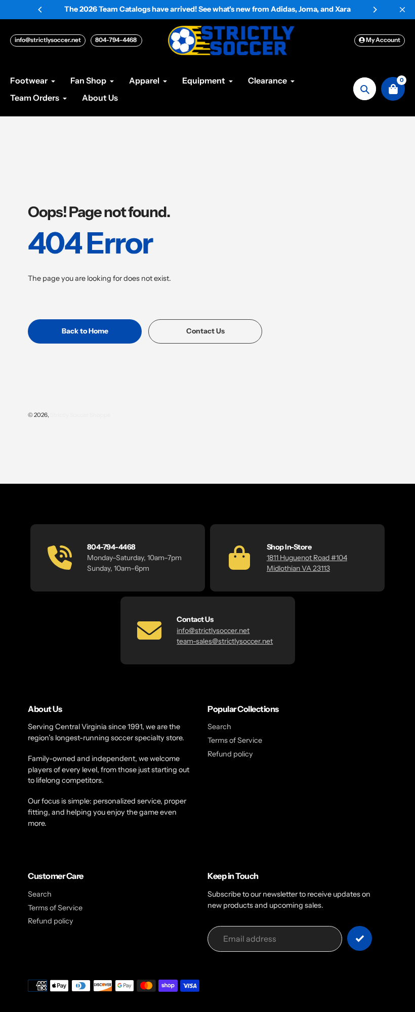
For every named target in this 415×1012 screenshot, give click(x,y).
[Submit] (359, 938)
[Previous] (40, 10)
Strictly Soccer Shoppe (80, 414)
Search (219, 726)
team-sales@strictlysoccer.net (225, 641)
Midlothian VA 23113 (298, 568)
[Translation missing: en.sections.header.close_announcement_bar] (402, 10)
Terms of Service (235, 740)
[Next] (374, 10)
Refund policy (230, 753)
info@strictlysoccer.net (48, 40)
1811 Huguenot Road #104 (307, 557)
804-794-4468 (116, 40)
